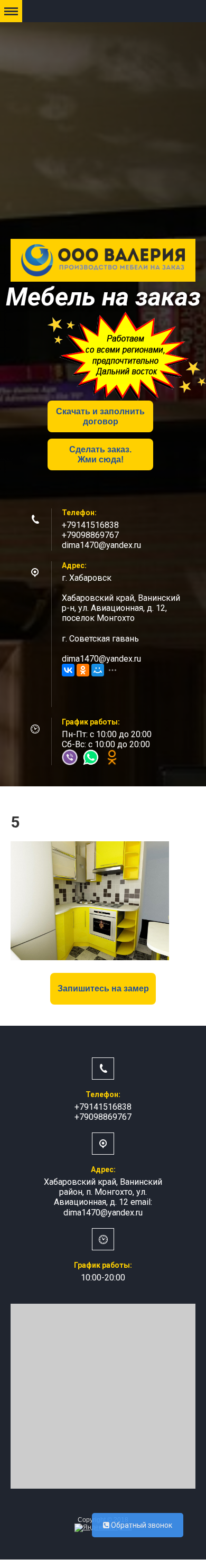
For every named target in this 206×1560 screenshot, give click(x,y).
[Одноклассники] (83, 670)
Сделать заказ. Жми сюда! (100, 454)
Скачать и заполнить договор (100, 416)
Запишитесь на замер (103, 988)
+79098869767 (90, 535)
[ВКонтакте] (68, 670)
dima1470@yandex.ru (101, 545)
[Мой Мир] (97, 670)
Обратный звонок (140, 1525)
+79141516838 (90, 525)
